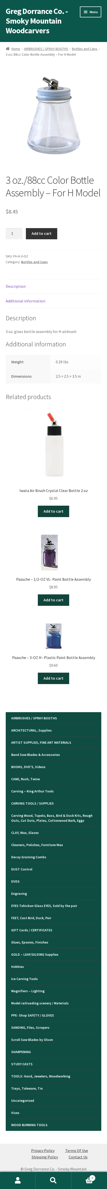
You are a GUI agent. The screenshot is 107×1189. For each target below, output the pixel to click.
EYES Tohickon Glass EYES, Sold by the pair (44, 905)
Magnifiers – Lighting (28, 991)
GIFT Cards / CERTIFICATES (31, 930)
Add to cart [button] (53, 511)
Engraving (19, 893)
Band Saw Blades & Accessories (35, 754)
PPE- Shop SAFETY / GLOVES (32, 1015)
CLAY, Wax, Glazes (25, 832)
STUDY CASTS (22, 1064)
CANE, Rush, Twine (25, 779)
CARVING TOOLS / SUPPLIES (32, 803)
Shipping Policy (45, 1156)
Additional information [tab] (25, 300)
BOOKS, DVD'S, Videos (28, 767)
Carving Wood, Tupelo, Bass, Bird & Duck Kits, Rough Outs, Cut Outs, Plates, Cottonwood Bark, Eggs (52, 818)
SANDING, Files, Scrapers (30, 1027)
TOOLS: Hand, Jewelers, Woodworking (40, 1076)
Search (53, 1180)
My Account (18, 1180)
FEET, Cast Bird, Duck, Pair (31, 918)
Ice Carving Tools (24, 979)
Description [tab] (16, 286)
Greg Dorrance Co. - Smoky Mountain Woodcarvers (37, 21)
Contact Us (78, 1156)
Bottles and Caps (84, 48)
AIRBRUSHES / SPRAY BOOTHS (46, 48)
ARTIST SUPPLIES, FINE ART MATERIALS (41, 742)
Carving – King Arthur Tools (32, 791)
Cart (82, 1176)
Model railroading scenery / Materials (40, 1003)
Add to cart (42, 233)
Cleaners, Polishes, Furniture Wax (37, 845)
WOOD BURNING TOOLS (29, 1125)
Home (15, 48)
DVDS (15, 881)
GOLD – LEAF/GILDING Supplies (34, 954)
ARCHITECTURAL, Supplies (31, 730)
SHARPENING (21, 1052)
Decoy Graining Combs (28, 857)
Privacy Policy (42, 1150)
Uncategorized (22, 1100)
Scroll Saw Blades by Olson (32, 1039)
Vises (15, 1112)
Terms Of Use (76, 1150)
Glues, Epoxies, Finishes (29, 942)
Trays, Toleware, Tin (27, 1088)
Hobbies (17, 966)
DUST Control (21, 869)
